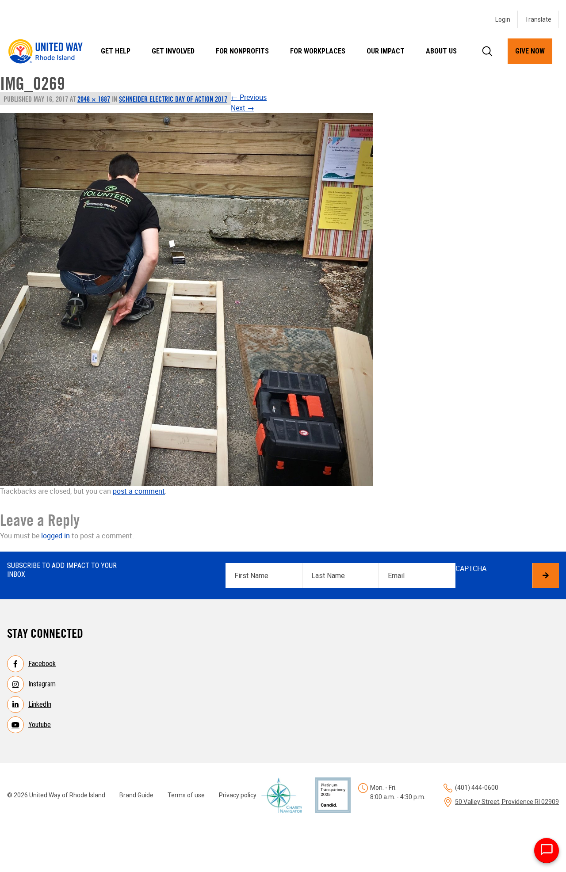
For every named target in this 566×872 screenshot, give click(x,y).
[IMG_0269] (186, 299)
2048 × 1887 (93, 99)
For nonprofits (242, 51)
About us (441, 51)
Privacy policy (237, 795)
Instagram (42, 684)
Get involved (173, 51)
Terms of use (186, 795)
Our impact (386, 51)
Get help (115, 51)
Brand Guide (136, 795)
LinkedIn (39, 704)
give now (530, 51)
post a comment (139, 491)
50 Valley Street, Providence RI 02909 (507, 801)
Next (242, 108)
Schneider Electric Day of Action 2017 (173, 99)
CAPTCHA (470, 568)
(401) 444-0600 (476, 787)
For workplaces (317, 51)
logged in (55, 536)
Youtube (39, 724)
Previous (249, 97)
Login (502, 19)
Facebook (42, 663)
